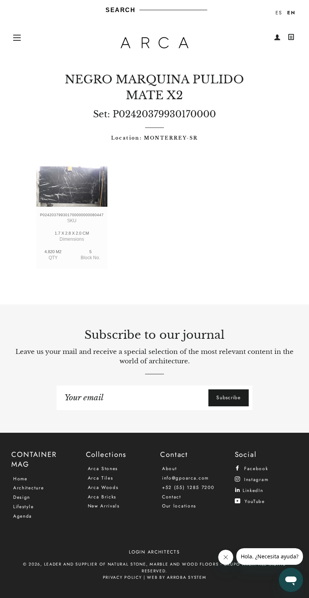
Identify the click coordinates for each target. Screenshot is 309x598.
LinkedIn (251, 490)
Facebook (255, 468)
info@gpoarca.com (185, 478)
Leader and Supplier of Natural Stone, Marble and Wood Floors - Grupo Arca (149, 564)
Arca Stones (103, 468)
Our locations (179, 506)
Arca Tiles (100, 478)
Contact (171, 496)
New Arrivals (104, 506)
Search (121, 10)
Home (20, 478)
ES (278, 12)
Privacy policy (122, 577)
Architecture (28, 487)
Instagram (255, 479)
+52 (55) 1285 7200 (188, 487)
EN (291, 12)
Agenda (22, 516)
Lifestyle (23, 506)
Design (21, 497)
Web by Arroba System (176, 577)
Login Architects (154, 552)
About (169, 468)
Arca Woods (103, 487)
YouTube (253, 501)
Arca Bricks (102, 496)
